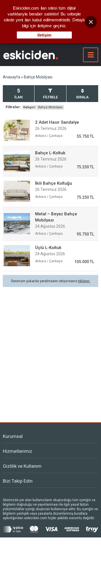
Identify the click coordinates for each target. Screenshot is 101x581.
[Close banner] (91, 22)
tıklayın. (84, 281)
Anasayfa (11, 77)
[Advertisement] (50, 349)
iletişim (44, 35)
